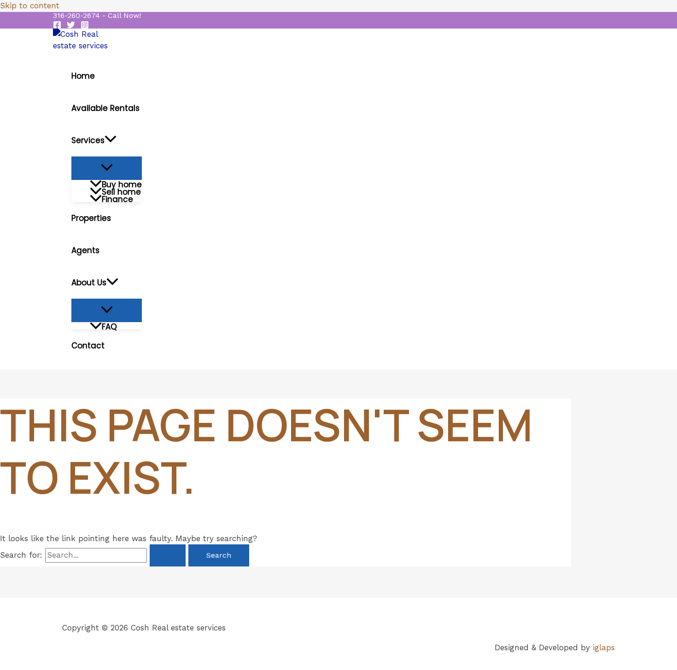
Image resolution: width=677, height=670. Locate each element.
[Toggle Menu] (106, 168)
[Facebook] (57, 26)
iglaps (604, 647)
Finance (117, 198)
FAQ (109, 325)
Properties (91, 218)
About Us (88, 282)
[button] (97, 15)
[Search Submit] (168, 555)
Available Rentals (105, 108)
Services (88, 140)
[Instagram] (85, 26)
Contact (88, 345)
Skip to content (29, 5)
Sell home (121, 191)
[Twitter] (71, 26)
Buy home (122, 183)
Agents (85, 250)
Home (83, 75)
